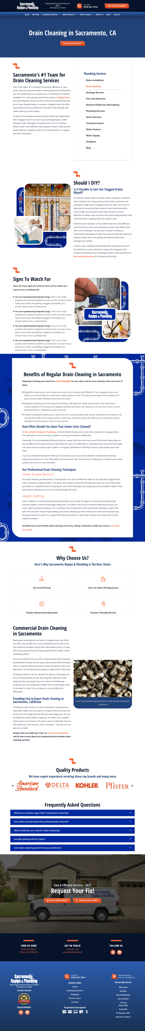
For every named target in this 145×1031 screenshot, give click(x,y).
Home (27, 15)
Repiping (35, 15)
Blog (108, 15)
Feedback (91, 142)
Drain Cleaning (93, 86)
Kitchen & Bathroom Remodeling (102, 105)
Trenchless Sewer (95, 123)
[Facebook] (113, 952)
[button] (13, 786)
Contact (116, 15)
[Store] (119, 952)
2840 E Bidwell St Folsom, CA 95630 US (126, 976)
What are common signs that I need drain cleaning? (41, 813)
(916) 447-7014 (91, 7)
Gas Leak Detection (96, 99)
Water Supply (93, 135)
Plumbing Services (49, 15)
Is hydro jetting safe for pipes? (30, 839)
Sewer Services (68, 15)
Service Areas (85, 15)
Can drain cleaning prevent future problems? (38, 847)
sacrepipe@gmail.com (72, 952)
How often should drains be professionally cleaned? (41, 821)
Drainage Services (95, 92)
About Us (99, 15)
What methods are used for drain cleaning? (37, 830)
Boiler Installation (95, 80)
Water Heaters (93, 129)
